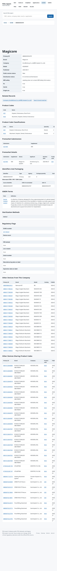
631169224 (6, 232)
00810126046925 (8, 387)
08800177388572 (8, 340)
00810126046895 (8, 371)
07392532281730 (8, 466)
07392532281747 (8, 471)
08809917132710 (8, 476)
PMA (15, 6)
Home (5, 22)
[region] (28, 113)
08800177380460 (8, 306)
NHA (4, 116)
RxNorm (20, 2)
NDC (15, 2)
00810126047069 (8, 461)
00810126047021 (8, 439)
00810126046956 (8, 402)
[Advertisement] (28, 37)
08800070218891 (8, 498)
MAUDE (26, 6)
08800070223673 (8, 503)
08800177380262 (8, 289)
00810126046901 (8, 376)
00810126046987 (8, 418)
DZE (4, 113)
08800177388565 (8, 337)
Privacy (38, 533)
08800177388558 (8, 333)
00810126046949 (8, 397)
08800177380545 (8, 313)
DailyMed (27, 2)
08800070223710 (8, 508)
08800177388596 (8, 347)
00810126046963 (8, 408)
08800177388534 (8, 326)
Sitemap (43, 533)
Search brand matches (40, 100)
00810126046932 (8, 392)
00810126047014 (8, 434)
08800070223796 (8, 519)
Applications (36, 2)
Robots (48, 533)
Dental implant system (5, 201)
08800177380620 (8, 320)
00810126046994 (8, 424)
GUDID (43, 2)
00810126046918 (8, 381)
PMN (20, 6)
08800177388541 (8, 330)
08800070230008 (8, 482)
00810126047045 (8, 450)
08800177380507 (8, 309)
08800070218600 (8, 492)
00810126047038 (8, 445)
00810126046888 (8, 365)
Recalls (32, 6)
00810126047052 (8, 455)
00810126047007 (8, 429)
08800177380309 (8, 292)
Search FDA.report (8, 13)
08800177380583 (8, 316)
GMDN (49, 2)
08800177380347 (8, 296)
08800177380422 (8, 302)
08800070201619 (8, 487)
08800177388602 (8, 351)
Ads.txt (52, 533)
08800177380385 (8, 299)
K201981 (5, 147)
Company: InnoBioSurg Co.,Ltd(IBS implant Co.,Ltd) (17, 100)
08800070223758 (8, 513)
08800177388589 (8, 344)
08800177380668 (8, 323)
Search (50, 16)
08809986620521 (8, 285)
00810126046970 (8, 413)
